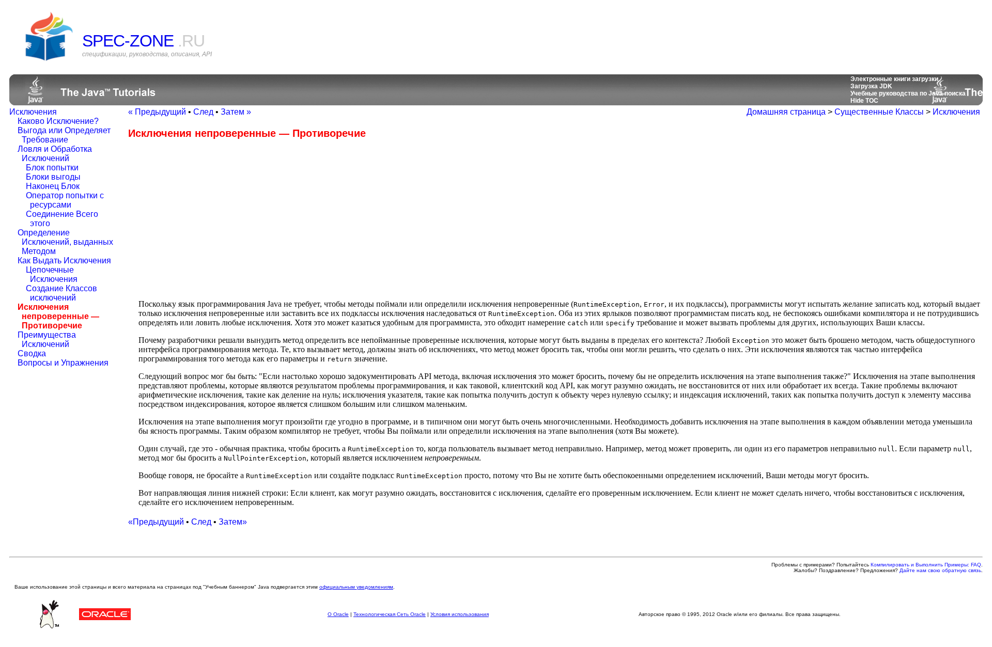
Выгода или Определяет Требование (64, 135)
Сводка (32, 353)
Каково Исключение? (58, 121)
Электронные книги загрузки (894, 79)
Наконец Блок (53, 186)
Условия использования (459, 614)
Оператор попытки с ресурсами (65, 200)
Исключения (33, 111)
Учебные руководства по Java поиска (908, 93)
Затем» (233, 521)
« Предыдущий (157, 111)
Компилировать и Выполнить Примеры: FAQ (926, 564)
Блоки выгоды (53, 176)
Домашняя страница (786, 111)
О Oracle (338, 614)
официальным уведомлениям (356, 587)
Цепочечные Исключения (52, 274)
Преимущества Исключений (47, 339)
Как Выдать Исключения (64, 260)
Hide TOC (864, 100)
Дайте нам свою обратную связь (940, 570)
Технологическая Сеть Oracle (389, 614)
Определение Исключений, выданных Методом (65, 242)
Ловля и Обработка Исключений (55, 154)
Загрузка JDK (871, 86)
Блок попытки (52, 167)
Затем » (236, 111)
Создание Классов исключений (61, 293)
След (203, 111)
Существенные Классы (879, 111)
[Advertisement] (215, 219)
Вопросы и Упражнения (63, 362)
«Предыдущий (156, 521)
